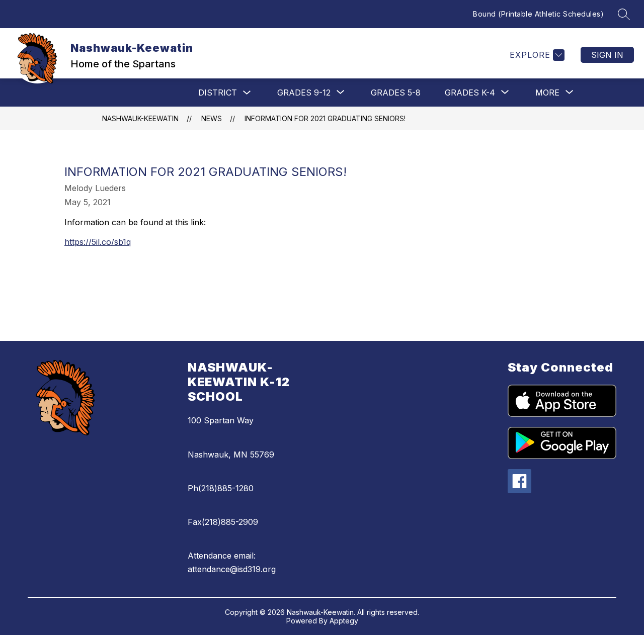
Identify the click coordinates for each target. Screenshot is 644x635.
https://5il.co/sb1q (97, 242)
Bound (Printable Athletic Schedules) (538, 14)
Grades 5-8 (396, 92)
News (211, 118)
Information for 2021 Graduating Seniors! (325, 118)
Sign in (607, 55)
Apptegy (344, 620)
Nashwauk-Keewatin (140, 118)
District (217, 92)
